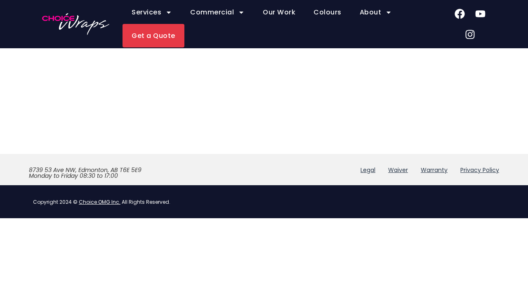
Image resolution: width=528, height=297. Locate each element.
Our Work (279, 12)
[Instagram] (470, 34)
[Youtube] (480, 13)
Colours (328, 12)
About (371, 12)
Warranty (434, 170)
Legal (368, 170)
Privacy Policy (479, 170)
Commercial (212, 12)
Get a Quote (153, 35)
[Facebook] (460, 13)
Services (146, 12)
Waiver (398, 170)
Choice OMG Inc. (99, 201)
